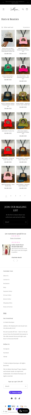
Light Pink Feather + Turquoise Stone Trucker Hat (23, 50)
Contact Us (6, 279)
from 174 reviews (15, 238)
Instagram (6, 348)
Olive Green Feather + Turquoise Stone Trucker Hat (23, 132)
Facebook (6, 352)
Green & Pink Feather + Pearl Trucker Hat (8, 76)
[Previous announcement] (3, 2)
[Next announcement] (28, 2)
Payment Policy (7, 291)
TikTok (5, 356)
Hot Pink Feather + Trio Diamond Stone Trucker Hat (23, 77)
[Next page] (25, 196)
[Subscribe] (26, 222)
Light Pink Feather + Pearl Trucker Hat (7, 185)
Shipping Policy (7, 303)
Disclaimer (6, 283)
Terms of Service (8, 306)
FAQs (4, 287)
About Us (5, 275)
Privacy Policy (7, 295)
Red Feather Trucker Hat (8, 131)
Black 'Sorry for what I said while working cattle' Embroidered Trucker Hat (7, 50)
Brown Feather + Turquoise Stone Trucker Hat (23, 159)
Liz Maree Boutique (12, 412)
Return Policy (7, 299)
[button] (3, 9)
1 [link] (6, 195)
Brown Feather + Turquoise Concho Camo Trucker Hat (23, 104)
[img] (15, 236)
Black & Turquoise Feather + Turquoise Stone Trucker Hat (8, 105)
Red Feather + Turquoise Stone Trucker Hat (8, 159)
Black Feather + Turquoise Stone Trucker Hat (23, 185)
